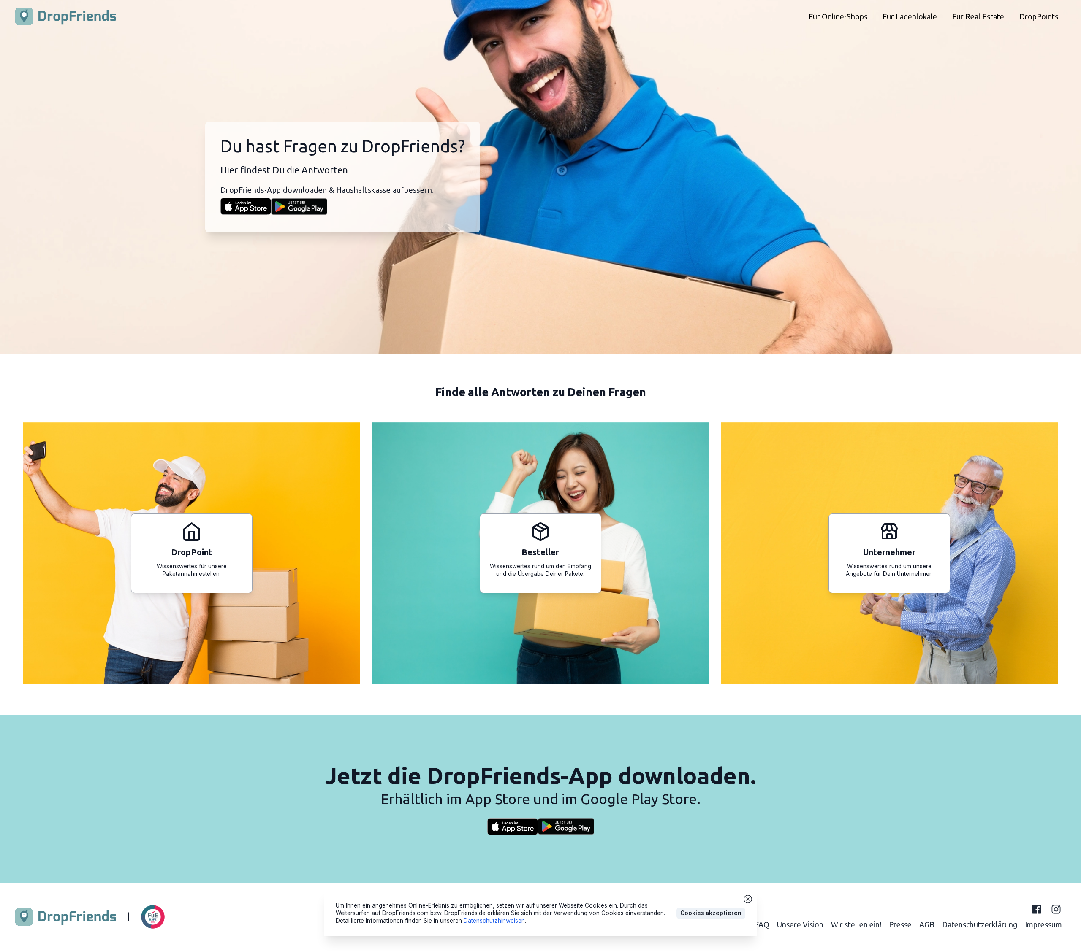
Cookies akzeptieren (710, 913)
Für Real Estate (978, 16)
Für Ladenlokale (910, 16)
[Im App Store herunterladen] (245, 206)
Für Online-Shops (838, 16)
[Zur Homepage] (65, 16)
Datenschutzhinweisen (494, 920)
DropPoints (1038, 16)
